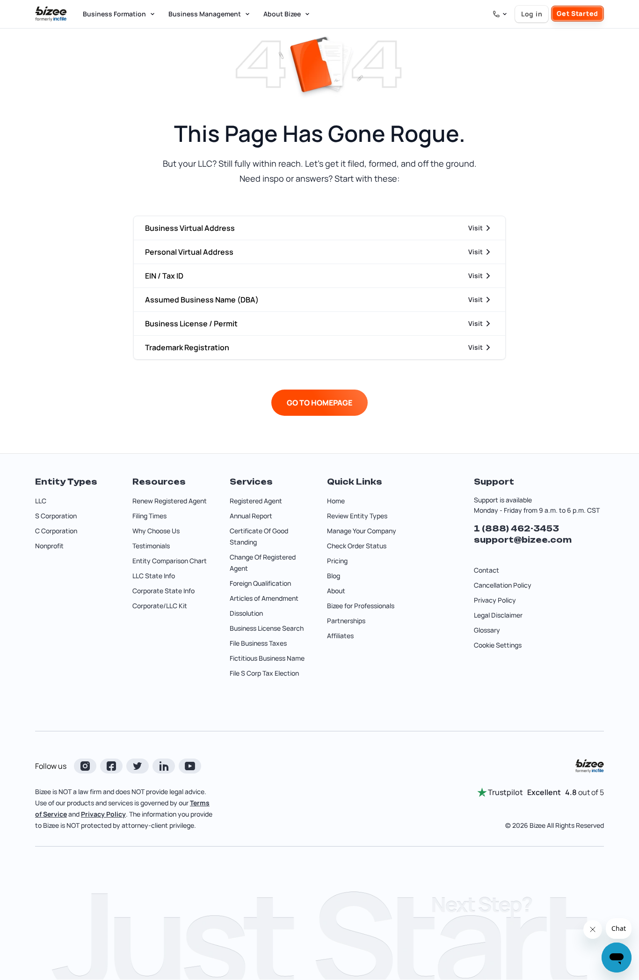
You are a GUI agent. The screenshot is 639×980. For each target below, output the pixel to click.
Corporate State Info (163, 590)
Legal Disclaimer (498, 615)
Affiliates (340, 635)
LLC (40, 500)
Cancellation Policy (502, 585)
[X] (137, 766)
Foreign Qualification (260, 583)
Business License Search (267, 628)
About (336, 590)
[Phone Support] (500, 14)
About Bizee (282, 13)
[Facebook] (111, 766)
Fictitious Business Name (267, 658)
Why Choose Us (156, 530)
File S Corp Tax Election (264, 673)
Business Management (204, 13)
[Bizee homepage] (51, 14)
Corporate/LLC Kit (159, 605)
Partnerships (346, 620)
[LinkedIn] (163, 766)
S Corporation (56, 515)
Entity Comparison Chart (169, 560)
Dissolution (246, 613)
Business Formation (114, 13)
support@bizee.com (523, 540)
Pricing (337, 560)
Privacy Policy (495, 600)
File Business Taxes (258, 643)
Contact (486, 570)
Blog (333, 575)
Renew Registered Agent (169, 500)
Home (336, 500)
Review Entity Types (357, 515)
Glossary (487, 630)
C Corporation (56, 530)
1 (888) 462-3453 (516, 528)
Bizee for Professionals (360, 605)
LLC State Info (153, 575)
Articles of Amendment (264, 598)
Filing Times (149, 515)
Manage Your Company (361, 530)
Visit (475, 227)
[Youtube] (190, 766)
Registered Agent (256, 500)
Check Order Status (356, 545)
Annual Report (251, 515)
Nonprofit (49, 545)
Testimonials (151, 545)
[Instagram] (85, 766)
